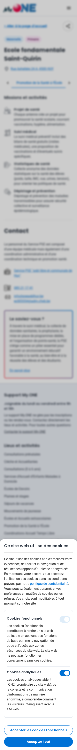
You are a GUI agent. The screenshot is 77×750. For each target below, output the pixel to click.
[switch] (65, 673)
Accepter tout (38, 741)
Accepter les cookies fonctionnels (38, 730)
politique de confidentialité (49, 584)
